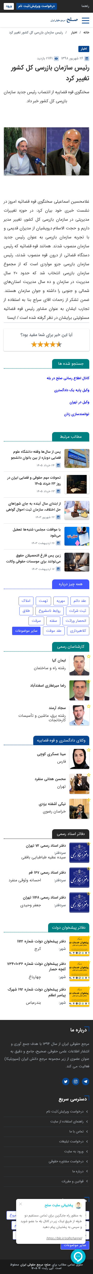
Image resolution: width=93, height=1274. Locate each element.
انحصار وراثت (76, 621)
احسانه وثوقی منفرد (25, 880)
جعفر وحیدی (30, 905)
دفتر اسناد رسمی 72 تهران (46, 846)
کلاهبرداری (78, 631)
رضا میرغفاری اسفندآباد (48, 686)
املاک (26, 601)
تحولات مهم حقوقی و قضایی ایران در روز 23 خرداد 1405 (34, 480)
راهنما (85, 6)
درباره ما (78, 1171)
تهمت (43, 601)
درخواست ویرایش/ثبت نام (36, 6)
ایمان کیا (59, 660)
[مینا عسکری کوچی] (79, 759)
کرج (37, 949)
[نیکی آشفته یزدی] (79, 809)
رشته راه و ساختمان (50, 668)
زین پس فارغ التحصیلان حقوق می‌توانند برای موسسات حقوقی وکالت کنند (33, 558)
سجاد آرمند (57, 708)
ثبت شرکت (77, 611)
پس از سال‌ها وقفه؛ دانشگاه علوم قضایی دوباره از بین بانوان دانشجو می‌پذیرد (36, 454)
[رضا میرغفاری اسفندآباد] (79, 690)
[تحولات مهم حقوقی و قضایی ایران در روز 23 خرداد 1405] (76, 484)
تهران (61, 786)
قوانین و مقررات (73, 1181)
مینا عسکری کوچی (51, 754)
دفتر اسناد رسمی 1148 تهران (44, 898)
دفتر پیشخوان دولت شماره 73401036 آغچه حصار (36, 966)
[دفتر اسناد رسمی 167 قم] (79, 878)
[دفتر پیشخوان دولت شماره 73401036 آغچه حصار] (79, 971)
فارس (61, 761)
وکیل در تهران (79, 402)
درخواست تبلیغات (71, 1141)
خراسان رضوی (54, 811)
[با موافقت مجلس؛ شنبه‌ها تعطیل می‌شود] (76, 536)
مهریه (61, 601)
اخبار (74, 32)
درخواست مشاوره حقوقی (66, 1161)
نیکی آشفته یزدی (52, 804)
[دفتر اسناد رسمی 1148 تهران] (79, 902)
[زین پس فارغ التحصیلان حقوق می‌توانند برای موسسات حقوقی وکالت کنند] (76, 562)
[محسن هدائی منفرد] (79, 784)
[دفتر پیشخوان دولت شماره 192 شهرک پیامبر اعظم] (79, 997)
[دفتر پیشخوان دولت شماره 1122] (79, 946)
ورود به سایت (74, 1151)
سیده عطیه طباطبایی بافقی (43, 857)
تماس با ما (76, 1131)
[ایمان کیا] (79, 665)
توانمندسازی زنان (76, 414)
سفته (53, 621)
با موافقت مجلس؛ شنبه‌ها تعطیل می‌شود (37, 532)
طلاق (26, 611)
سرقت (36, 621)
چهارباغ (35, 977)
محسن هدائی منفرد (50, 779)
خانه (86, 32)
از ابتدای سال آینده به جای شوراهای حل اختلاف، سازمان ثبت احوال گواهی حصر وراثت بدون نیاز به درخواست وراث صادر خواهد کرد (33, 506)
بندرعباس (33, 1003)
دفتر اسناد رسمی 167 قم (47, 873)
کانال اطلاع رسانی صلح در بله (68, 378)
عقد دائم (80, 601)
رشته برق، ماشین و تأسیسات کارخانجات (42, 718)
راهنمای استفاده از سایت (67, 1121)
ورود (9, 6)
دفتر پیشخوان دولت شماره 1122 (41, 941)
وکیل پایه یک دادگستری (71, 390)
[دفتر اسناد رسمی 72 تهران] (79, 853)
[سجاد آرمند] (79, 715)
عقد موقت (54, 631)
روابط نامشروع (50, 611)
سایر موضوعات (26, 631)
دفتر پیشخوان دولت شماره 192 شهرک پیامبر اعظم (37, 992)
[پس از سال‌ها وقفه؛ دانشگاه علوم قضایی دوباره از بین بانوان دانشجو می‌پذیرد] (76, 458)
